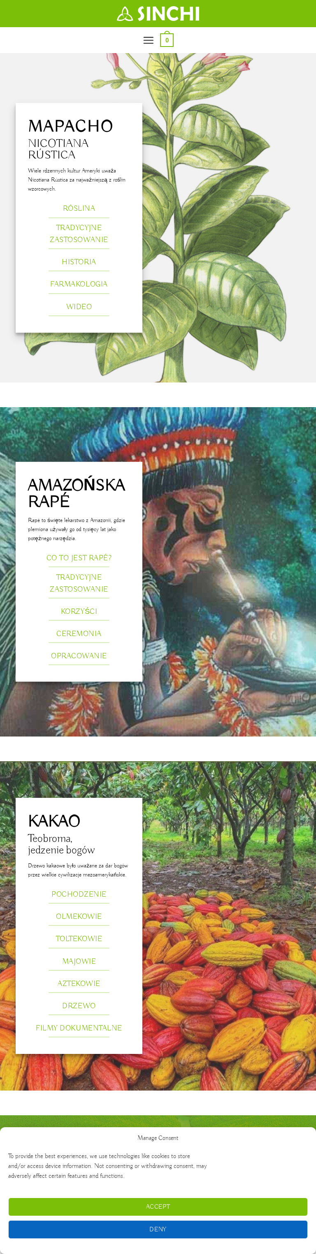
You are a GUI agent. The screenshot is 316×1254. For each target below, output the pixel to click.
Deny (158, 1229)
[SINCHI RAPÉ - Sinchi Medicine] (158, 13)
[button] (148, 40)
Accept (158, 1207)
